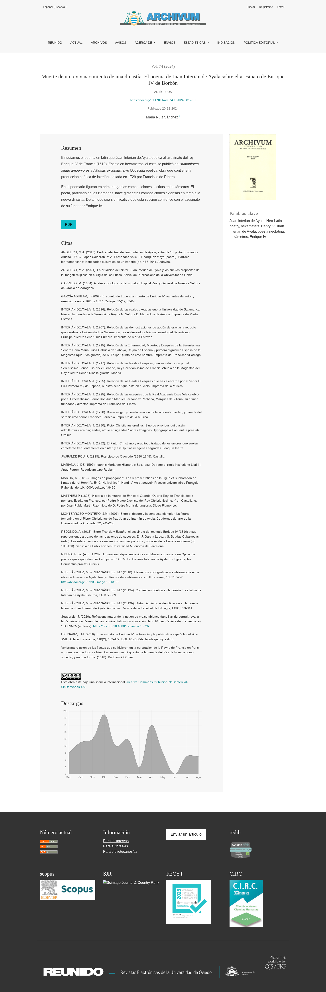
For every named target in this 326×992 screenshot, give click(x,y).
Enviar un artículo (186, 834)
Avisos (120, 42)
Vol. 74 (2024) (163, 66)
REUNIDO (55, 42)
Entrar (280, 7)
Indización (226, 42)
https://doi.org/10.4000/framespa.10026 (121, 626)
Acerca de (144, 42)
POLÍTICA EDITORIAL (260, 42)
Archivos (99, 42)
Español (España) (56, 7)
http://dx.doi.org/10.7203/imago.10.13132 (90, 582)
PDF (68, 224)
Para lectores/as (116, 841)
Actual (76, 42)
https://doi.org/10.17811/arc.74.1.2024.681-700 (163, 100)
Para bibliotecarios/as (120, 851)
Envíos (169, 42)
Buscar (251, 7)
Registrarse (266, 7)
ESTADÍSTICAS (195, 42)
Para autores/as (115, 846)
